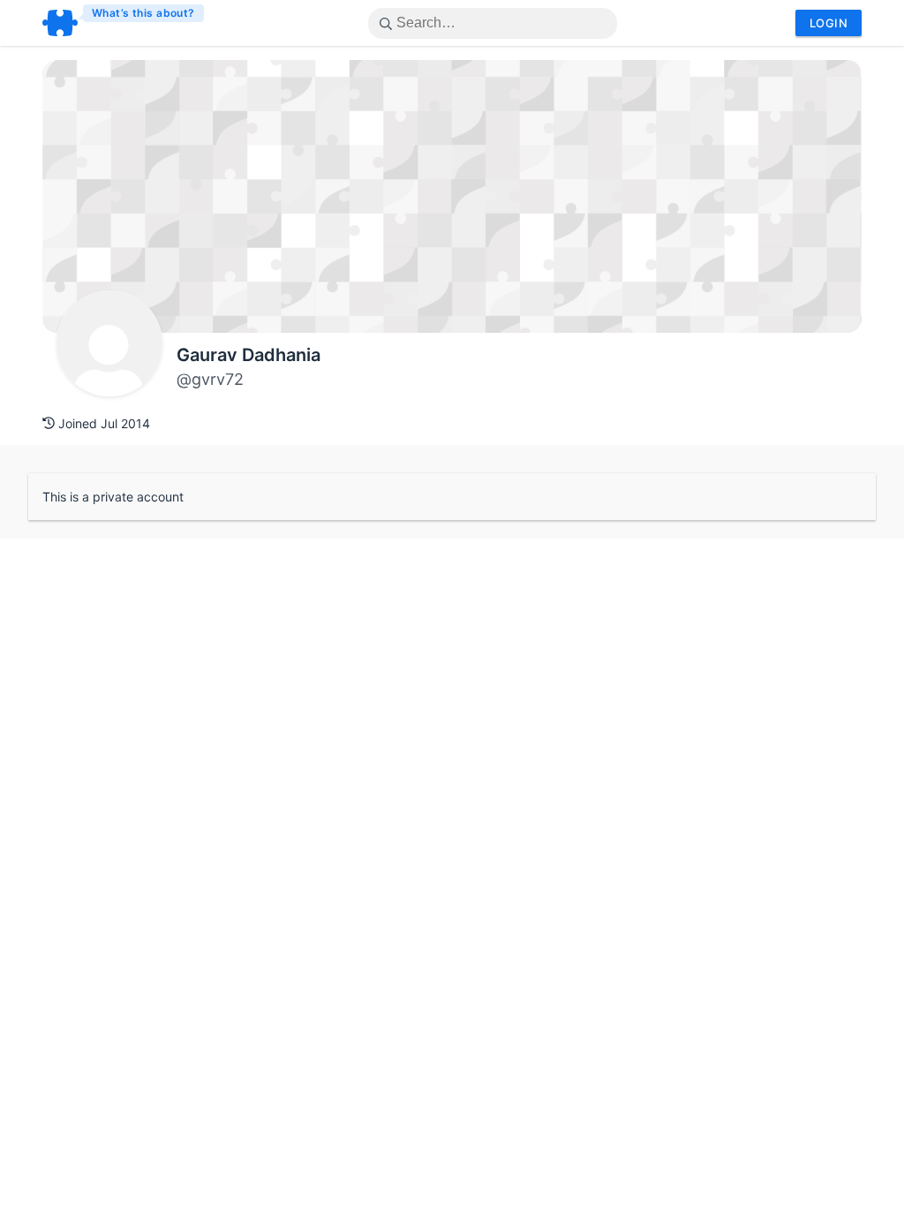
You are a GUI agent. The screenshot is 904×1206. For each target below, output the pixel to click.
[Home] (124, 23)
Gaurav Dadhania (248, 355)
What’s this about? (143, 12)
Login (829, 23)
